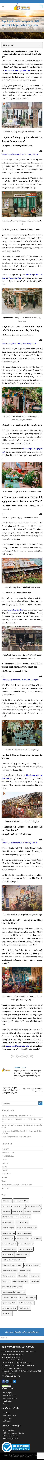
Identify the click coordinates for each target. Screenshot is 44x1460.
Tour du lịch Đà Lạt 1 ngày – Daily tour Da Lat (17, 1185)
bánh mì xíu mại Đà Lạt (21, 1201)
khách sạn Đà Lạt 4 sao (9, 1249)
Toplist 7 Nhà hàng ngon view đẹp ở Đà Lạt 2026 (18, 1116)
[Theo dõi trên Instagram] (7, 1381)
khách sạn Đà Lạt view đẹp (32, 1265)
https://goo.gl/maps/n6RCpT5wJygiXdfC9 (19, 843)
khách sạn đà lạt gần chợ (9, 1271)
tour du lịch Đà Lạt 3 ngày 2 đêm (12, 1287)
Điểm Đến (6, 1421)
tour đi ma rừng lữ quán (9, 1297)
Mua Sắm (5, 1170)
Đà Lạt (22, 1297)
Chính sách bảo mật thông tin (13, 1433)
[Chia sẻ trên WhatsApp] (12, 1056)
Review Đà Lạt (6, 1174)
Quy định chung (8, 1430)
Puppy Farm (6, 1281)
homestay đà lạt (36, 1238)
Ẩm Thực (6, 1413)
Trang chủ (6, 1455)
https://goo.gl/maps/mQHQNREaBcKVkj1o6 (20, 680)
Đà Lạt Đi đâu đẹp (8, 1156)
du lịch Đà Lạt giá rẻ (8, 1228)
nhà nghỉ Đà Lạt (22, 1276)
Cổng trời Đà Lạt (25, 1217)
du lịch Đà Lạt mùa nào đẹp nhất (27, 1228)
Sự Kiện (4, 1177)
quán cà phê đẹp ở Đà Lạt (20, 1281)
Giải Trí (4, 1159)
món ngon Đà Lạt (25, 1271)
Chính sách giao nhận (10, 1439)
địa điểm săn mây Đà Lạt (26, 1303)
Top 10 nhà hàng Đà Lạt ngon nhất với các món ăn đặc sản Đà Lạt (22, 1126)
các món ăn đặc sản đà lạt (10, 1217)
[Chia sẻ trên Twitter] (20, 1056)
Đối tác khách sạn (9, 1395)
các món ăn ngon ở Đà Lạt (32, 1211)
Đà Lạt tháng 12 (31, 1297)
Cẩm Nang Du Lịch (8, 1152)
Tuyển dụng (7, 1401)
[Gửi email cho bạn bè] (24, 1056)
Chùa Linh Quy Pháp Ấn (33, 1206)
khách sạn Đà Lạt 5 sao (22, 1254)
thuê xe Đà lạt (34, 1281)
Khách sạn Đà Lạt (7, 1254)
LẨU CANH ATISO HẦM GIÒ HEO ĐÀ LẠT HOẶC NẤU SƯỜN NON (21, 1120)
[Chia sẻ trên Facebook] (16, 1056)
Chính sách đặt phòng (11, 1436)
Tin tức (4, 1181)
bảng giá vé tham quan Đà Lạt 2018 (13, 1206)
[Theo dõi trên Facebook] (3, 1381)
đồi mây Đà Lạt (7, 1313)
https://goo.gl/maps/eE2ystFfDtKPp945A (19, 343)
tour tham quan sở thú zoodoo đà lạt (13, 1292)
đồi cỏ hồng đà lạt (24, 1308)
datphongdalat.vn (7, 1222)
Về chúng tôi (7, 1393)
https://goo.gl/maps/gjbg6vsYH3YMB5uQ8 (20, 517)
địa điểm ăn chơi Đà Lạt (9, 1308)
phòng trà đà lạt (34, 1276)
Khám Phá (5, 1163)
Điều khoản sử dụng (10, 1398)
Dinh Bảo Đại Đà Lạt (22, 1222)
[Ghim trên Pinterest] (27, 1056)
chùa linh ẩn (6, 1211)
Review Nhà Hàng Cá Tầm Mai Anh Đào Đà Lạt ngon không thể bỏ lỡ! (22, 1132)
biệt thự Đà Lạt (7, 1201)
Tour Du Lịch (7, 1418)
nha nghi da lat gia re (8, 1276)
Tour (21, 1457)
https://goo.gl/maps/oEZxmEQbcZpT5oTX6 (20, 154)
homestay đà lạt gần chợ (25, 1244)
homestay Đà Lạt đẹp (21, 1238)
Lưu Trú (4, 1167)
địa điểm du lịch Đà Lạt (9, 1303)
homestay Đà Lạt (7, 1238)
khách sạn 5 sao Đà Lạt (26, 1249)
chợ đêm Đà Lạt (17, 1211)
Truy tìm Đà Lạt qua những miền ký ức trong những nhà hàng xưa (11, 1090)
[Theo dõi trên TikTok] (10, 1381)
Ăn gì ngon (5, 1149)
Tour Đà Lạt (5, 1188)
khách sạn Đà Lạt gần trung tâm (12, 1265)
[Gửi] (40, 1103)
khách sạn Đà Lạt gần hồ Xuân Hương (13, 1260)
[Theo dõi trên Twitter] (14, 1381)
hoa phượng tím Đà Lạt (24, 1233)
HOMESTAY (23, 1455)
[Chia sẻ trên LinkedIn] (31, 1056)
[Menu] (3, 6)
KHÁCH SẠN (15, 1455)
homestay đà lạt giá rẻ (9, 1244)
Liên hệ (5, 1404)
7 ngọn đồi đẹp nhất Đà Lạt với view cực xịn (16, 1137)
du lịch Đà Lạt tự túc (8, 1233)
